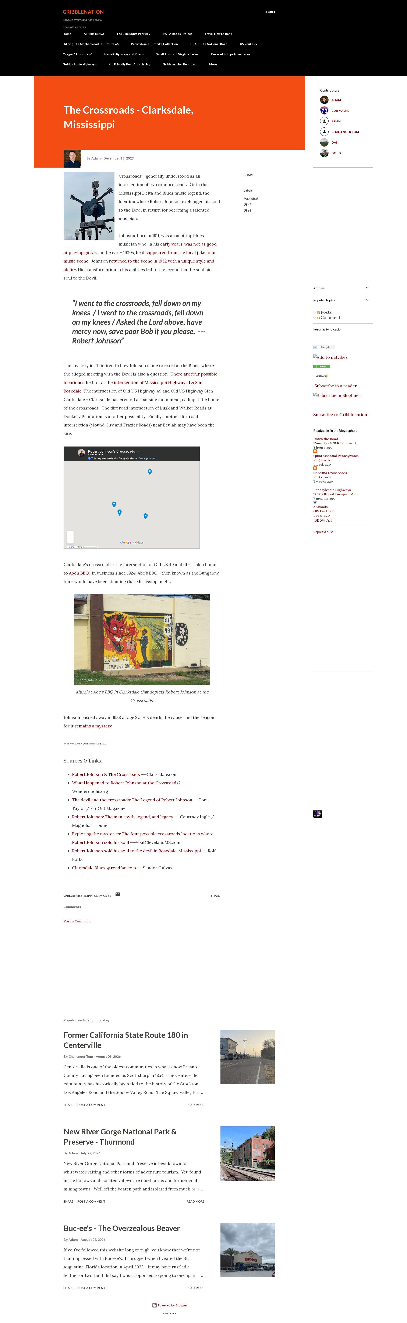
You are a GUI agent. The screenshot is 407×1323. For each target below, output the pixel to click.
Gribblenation (83, 12)
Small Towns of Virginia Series (177, 54)
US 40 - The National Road (208, 44)
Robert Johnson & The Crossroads (106, 774)
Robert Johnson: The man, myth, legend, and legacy (122, 816)
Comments (331, 317)
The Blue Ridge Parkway (133, 33)
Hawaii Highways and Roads (124, 54)
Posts (326, 312)
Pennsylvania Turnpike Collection (154, 44)
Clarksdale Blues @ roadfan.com (104, 867)
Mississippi (251, 198)
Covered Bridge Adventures (230, 54)
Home (67, 33)
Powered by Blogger (172, 1305)
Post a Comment (77, 921)
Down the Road (325, 439)
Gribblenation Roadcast (180, 64)
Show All (323, 520)
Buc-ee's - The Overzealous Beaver (122, 1228)
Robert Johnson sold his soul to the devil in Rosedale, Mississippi (136, 850)
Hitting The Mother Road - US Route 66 (90, 44)
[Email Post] (117, 895)
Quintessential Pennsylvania (336, 456)
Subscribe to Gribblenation (340, 414)
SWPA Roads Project (177, 33)
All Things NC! (94, 33)
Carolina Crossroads (330, 473)
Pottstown (322, 477)
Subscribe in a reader (335, 385)
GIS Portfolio (324, 511)
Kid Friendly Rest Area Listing (129, 64)
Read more (195, 1105)
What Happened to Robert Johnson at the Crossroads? (126, 782)
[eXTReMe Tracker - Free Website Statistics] (317, 816)
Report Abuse (323, 532)
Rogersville (322, 460)
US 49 (247, 204)
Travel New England (218, 33)
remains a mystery (93, 726)
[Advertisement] (135, 965)
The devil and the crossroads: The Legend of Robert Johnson (132, 799)
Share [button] (249, 175)
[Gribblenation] (321, 366)
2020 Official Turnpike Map (335, 494)
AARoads (320, 507)
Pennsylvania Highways (332, 490)
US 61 (247, 210)
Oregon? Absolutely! (77, 54)
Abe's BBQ (79, 573)
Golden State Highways (79, 64)
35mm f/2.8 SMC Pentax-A (334, 443)
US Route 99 (248, 44)
